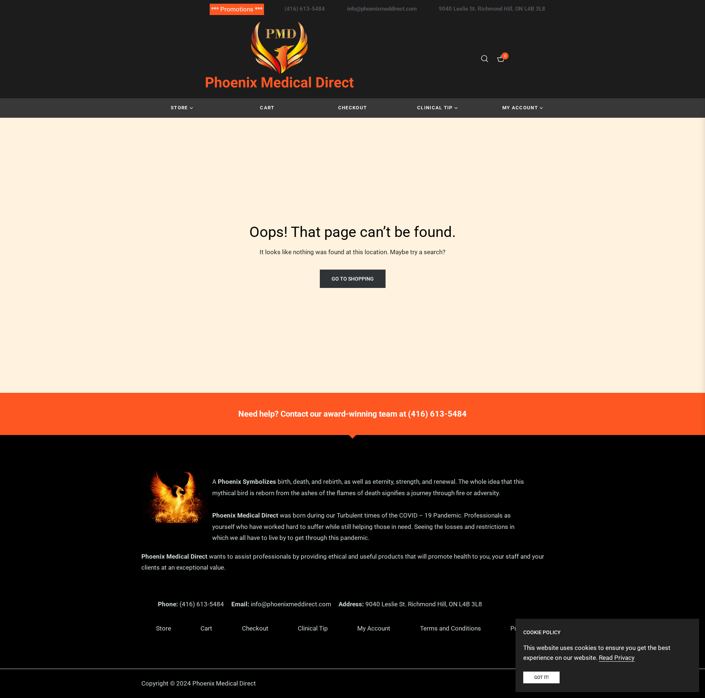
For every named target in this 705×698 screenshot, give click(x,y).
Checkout (255, 628)
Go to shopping (353, 279)
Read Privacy (616, 657)
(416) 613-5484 (437, 414)
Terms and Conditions (450, 628)
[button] (485, 59)
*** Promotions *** (237, 9)
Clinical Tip (313, 628)
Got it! (541, 677)
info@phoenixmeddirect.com (291, 604)
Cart (206, 628)
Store (163, 628)
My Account (373, 628)
